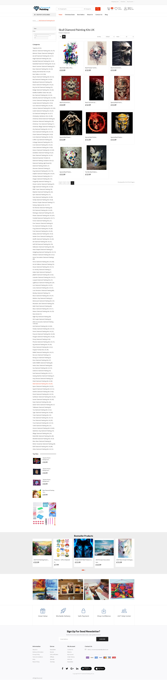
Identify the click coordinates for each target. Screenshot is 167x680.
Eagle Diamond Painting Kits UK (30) (43, 187)
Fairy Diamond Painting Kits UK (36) (43, 197)
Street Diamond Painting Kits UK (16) (43, 394)
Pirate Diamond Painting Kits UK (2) (43, 347)
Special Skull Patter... (91, 137)
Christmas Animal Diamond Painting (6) (44, 119)
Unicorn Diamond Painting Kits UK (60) (43, 428)
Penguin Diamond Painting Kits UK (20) (44, 336)
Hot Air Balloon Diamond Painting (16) (43, 264)
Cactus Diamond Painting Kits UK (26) (43, 100)
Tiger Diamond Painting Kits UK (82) (43, 412)
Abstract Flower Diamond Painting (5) (43, 53)
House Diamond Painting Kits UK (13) (43, 267)
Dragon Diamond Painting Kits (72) (42, 179)
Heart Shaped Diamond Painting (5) (43, 249)
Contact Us (70, 649)
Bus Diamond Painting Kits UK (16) (42, 95)
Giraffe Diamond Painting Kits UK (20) (43, 239)
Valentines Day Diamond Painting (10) (43, 431)
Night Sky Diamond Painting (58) (42, 316)
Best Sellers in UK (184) (39, 74)
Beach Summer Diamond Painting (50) (43, 66)
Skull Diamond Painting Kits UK (47, 20)
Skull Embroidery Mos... (66, 68)
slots (46, 678)
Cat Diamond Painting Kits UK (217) (43, 113)
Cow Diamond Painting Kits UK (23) (43, 145)
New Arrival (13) (37, 314)
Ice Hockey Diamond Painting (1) (42, 269)
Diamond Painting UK (87, 673)
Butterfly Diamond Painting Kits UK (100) (44, 98)
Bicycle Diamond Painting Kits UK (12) (43, 77)
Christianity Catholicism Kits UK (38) (43, 116)
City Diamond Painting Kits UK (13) (42, 129)
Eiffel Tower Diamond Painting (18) (42, 189)
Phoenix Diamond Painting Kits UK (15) (44, 342)
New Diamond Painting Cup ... (48, 491)
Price (34, 31)
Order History (71, 657)
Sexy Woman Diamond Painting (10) (43, 378)
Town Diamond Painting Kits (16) (42, 415)
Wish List (69, 659)
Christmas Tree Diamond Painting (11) (43, 124)
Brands (52, 652)
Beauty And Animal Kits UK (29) (41, 71)
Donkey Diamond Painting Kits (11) (42, 176)
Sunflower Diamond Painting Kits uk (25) (44, 397)
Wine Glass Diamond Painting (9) (42, 441)
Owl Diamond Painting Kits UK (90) (42, 326)
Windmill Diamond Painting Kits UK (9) (43, 438)
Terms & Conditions (38, 657)
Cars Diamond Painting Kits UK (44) (43, 105)
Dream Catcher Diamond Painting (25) (43, 184)
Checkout (123, 1)
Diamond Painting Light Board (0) (42, 163)
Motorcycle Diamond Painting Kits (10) (43, 301)
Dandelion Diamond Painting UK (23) (43, 153)
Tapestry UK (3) (37, 48)
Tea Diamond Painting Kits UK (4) (42, 410)
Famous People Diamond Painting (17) (43, 202)
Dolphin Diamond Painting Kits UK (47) (43, 173)
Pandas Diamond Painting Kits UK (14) (43, 329)
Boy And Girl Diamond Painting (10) (43, 87)
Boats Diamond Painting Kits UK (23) (43, 85)
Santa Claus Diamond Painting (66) (42, 365)
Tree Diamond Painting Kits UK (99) (43, 420)
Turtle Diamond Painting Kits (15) (42, 425)
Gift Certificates (54, 654)
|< (60, 183)
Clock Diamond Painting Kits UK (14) (43, 132)
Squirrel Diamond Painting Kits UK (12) (43, 389)
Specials (52, 659)
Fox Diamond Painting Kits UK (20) (42, 226)
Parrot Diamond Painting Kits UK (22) (43, 331)
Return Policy (36, 662)
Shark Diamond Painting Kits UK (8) (42, 381)
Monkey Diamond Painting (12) (41, 293)
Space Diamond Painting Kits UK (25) (43, 386)
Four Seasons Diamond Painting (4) (43, 223)
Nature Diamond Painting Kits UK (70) (43, 311)
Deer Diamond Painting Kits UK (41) (43, 155)
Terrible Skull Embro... (91, 172)
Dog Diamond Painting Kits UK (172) (43, 171)
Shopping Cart (114, 1)
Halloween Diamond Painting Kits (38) (43, 247)
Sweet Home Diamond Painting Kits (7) (44, 404)
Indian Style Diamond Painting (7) (42, 272)
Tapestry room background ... (46, 458)
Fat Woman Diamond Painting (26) (42, 207)
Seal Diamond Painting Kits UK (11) (42, 373)
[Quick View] (50, 541)
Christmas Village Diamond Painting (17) (44, 126)
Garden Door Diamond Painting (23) (43, 236)
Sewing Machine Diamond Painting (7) (43, 376)
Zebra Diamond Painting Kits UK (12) (43, 449)
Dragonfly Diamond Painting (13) (42, 181)
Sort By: (99, 36)
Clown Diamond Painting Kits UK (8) (43, 134)
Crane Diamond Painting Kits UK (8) (43, 147)
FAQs (34, 659)
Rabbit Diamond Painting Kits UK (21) (43, 352)
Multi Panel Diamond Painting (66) (42, 306)
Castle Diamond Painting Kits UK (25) (43, 111)
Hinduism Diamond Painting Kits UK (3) (44, 255)
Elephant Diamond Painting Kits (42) (43, 192)
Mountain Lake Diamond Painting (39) (43, 303)
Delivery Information (38, 652)
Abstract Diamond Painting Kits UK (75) (44, 51)
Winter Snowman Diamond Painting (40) (44, 444)
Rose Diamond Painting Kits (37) (42, 360)
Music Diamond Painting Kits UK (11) (43, 309)
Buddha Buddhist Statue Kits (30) (42, 92)
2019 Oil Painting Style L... (41, 560)
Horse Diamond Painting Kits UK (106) (43, 261)
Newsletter (53, 649)
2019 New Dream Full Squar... (124, 560)
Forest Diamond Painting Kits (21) (42, 221)
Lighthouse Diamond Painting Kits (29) (43, 282)
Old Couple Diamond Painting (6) (42, 319)
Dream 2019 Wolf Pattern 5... (83, 560)
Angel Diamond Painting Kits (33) (42, 58)
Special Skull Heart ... (65, 137)
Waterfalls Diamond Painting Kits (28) (43, 436)
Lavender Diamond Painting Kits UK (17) (44, 277)
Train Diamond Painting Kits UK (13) (43, 418)
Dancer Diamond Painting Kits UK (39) (43, 150)
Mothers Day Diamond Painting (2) (42, 298)
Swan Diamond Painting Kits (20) (42, 402)
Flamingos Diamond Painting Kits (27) (43, 213)
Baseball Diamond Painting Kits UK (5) (43, 61)
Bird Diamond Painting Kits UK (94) (42, 79)
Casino (49, 678)
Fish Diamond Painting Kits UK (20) (42, 210)
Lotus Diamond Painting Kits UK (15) (43, 288)
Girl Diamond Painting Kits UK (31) (42, 241)
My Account (70, 654)
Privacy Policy (36, 654)
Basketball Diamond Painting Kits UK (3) (44, 64)
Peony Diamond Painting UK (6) (41, 339)
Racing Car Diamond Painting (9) (42, 357)
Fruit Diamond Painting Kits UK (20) (43, 231)
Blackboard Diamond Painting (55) (42, 82)
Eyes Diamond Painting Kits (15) (42, 194)
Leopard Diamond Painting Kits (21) (43, 280)
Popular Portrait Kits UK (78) (41, 350)
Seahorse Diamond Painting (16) (42, 370)
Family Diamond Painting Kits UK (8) (43, 200)
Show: (117, 36)
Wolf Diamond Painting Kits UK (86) (43, 446)
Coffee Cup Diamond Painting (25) (42, 139)
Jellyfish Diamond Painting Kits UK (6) (43, 275)
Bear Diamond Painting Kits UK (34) (43, 69)
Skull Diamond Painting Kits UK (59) (43, 384)
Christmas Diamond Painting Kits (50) (43, 121)
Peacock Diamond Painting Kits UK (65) (44, 334)
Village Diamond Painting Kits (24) (42, 433)
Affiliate (52, 657)
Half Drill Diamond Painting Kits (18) (43, 244)
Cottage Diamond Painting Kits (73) (43, 142)
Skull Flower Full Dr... (91, 68)
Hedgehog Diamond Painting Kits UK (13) (44, 252)
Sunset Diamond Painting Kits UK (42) (43, 399)
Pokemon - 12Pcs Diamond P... (62, 561)
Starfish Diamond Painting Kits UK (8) (43, 391)
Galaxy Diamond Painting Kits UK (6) (43, 234)
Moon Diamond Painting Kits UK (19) (43, 295)
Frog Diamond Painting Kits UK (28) (43, 228)
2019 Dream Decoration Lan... (103, 561)
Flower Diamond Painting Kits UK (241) (44, 215)
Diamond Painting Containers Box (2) (43, 160)
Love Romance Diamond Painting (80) (43, 290)
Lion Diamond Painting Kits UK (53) (42, 285)
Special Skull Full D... (116, 102)
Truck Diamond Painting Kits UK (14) (43, 423)
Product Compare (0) (64, 33)
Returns (69, 652)
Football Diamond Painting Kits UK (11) (44, 218)
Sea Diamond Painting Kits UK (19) (42, 368)
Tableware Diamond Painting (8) (42, 407)
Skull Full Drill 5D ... (116, 68)
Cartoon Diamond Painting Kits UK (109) (44, 108)
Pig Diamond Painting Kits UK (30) (42, 344)
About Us (35, 649)
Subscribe (102, 639)
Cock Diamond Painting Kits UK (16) (43, 137)
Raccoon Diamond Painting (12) (42, 355)
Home (34, 20)
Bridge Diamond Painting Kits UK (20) (43, 90)
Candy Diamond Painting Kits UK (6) (43, 103)
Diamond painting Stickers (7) (41, 166)
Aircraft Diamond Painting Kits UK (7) (43, 56)
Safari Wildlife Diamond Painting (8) (42, 363)
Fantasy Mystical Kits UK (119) (41, 205)
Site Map (52, 662)
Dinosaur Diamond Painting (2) (41, 168)
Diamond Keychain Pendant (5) (41, 158)
